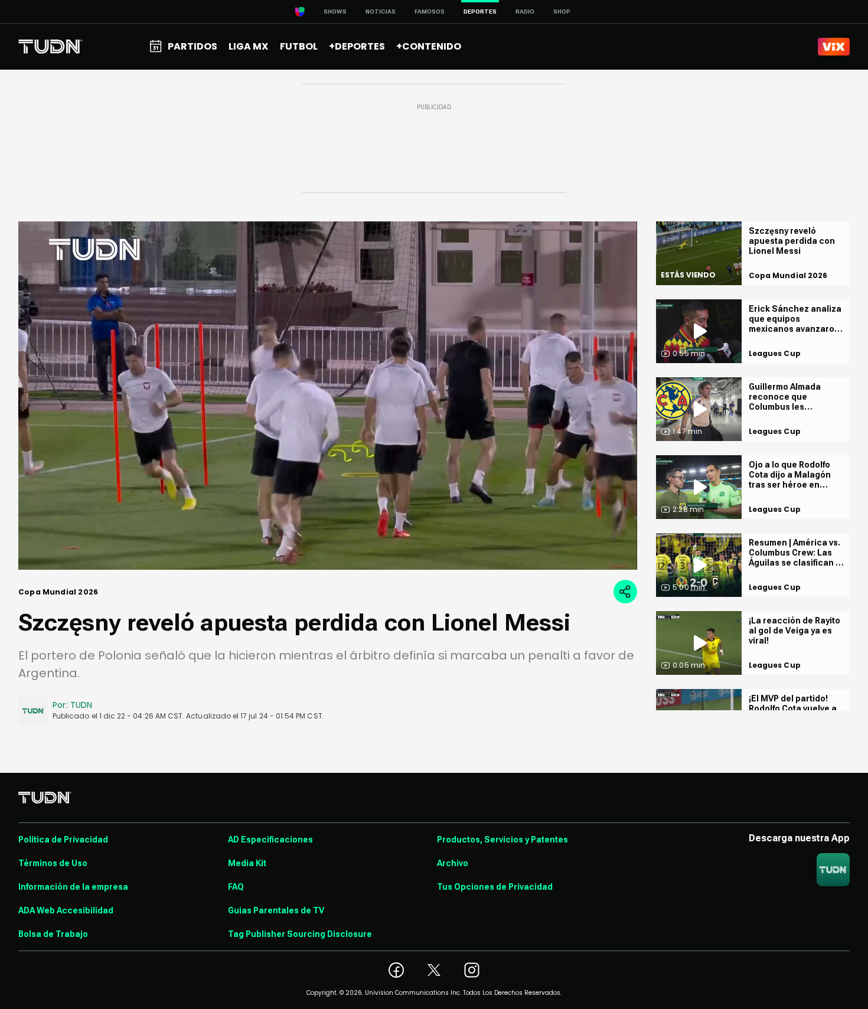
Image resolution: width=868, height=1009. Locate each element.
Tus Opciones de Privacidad (495, 887)
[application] (327, 395)
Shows (335, 11)
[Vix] (834, 46)
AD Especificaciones (270, 839)
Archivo (452, 863)
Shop (561, 11)
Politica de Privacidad (63, 839)
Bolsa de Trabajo (53, 934)
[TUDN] (50, 47)
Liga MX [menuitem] (248, 46)
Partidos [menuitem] (192, 46)
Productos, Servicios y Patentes (502, 839)
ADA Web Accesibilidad (65, 910)
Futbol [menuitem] (299, 46)
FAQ (236, 887)
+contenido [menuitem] (428, 46)
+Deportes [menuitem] (357, 46)
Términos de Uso (52, 863)
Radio (524, 11)
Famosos (430, 11)
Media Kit (247, 863)
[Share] (625, 591)
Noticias (381, 11)
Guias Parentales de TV (276, 910)
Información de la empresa (73, 887)
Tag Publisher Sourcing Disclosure (300, 934)
